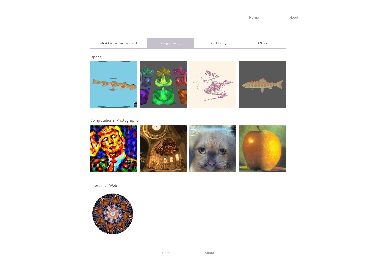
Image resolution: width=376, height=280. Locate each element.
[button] (170, 43)
